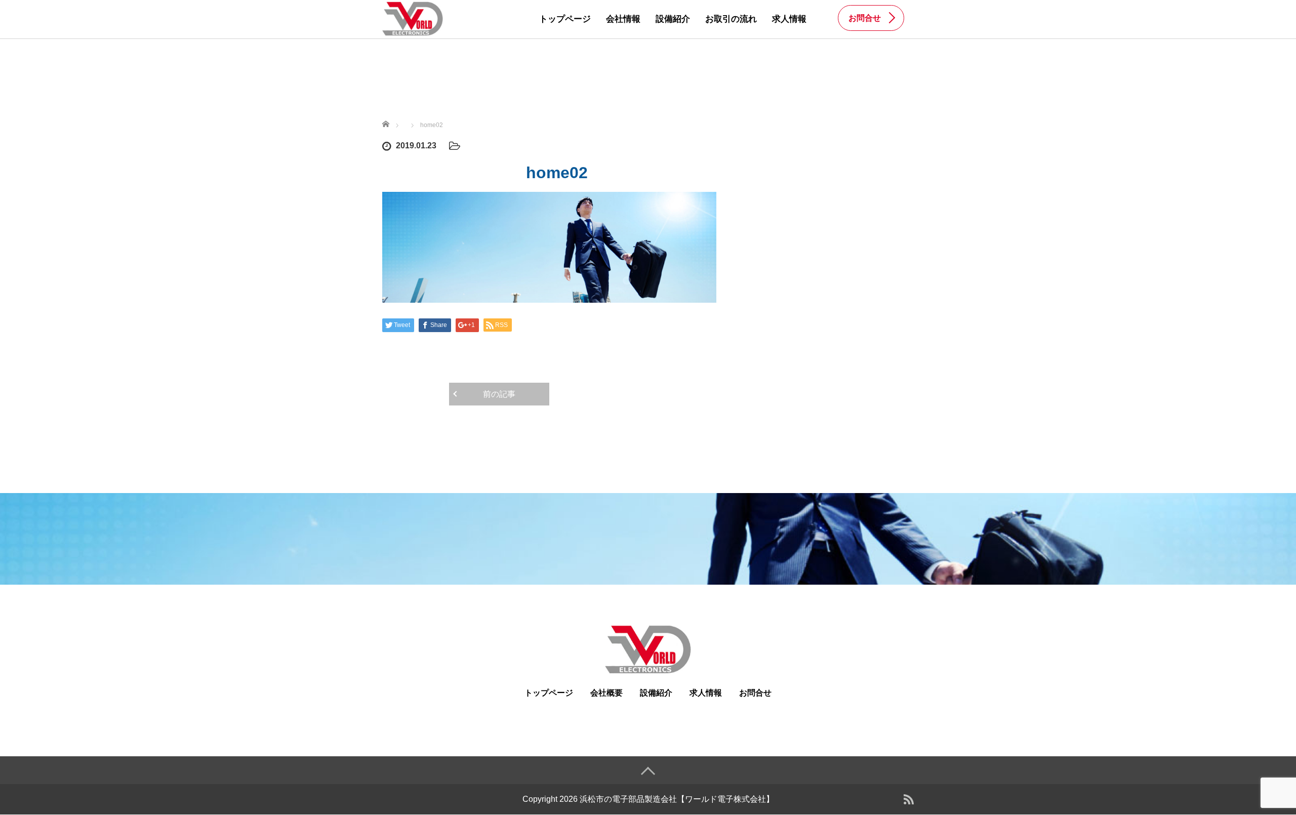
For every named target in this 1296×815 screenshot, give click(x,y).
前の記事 (499, 394)
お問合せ (755, 692)
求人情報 (789, 19)
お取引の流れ (731, 19)
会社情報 (623, 19)
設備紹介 (673, 19)
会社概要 (606, 692)
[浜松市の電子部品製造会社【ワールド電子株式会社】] (412, 18)
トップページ (565, 19)
